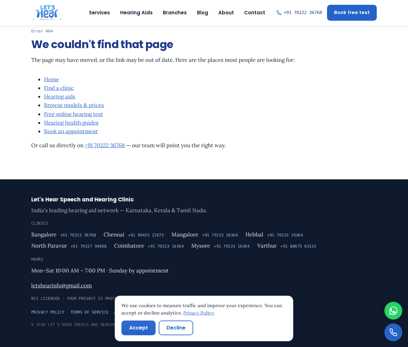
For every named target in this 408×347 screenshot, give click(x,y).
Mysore (200, 245)
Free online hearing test (73, 114)
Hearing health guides (71, 122)
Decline (176, 327)
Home (51, 79)
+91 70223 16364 (220, 235)
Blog (202, 12)
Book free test (352, 12)
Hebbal (254, 234)
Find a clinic (59, 87)
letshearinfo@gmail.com (61, 285)
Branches (175, 12)
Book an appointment (71, 131)
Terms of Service (89, 312)
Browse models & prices (74, 105)
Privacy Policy (48, 312)
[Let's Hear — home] (46, 12)
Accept (138, 327)
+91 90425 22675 (146, 235)
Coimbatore (129, 245)
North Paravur (49, 245)
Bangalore (43, 234)
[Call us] (393, 332)
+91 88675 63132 (298, 246)
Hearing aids (59, 96)
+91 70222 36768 (105, 145)
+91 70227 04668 (88, 246)
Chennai (114, 234)
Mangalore (184, 234)
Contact (254, 12)
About (226, 12)
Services (99, 12)
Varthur (267, 245)
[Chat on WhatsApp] (393, 311)
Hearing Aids (136, 12)
